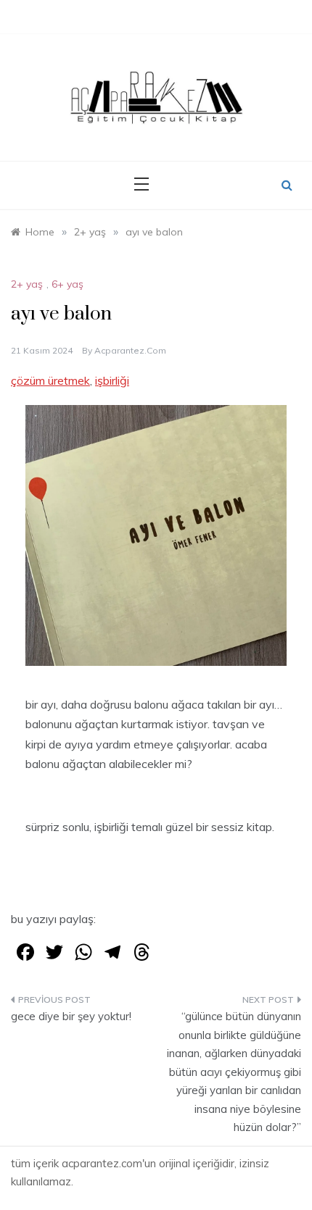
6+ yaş (67, 284)
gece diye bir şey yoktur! (71, 1016)
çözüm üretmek (50, 380)
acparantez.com (130, 350)
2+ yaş (27, 284)
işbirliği (112, 380)
